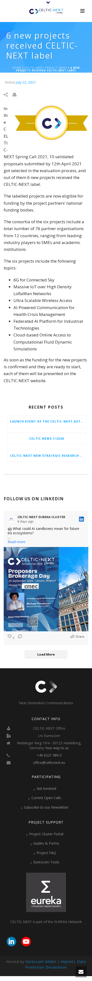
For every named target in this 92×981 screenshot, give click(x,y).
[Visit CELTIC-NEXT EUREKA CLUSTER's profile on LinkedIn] (12, 519)
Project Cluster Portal (46, 834)
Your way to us (57, 748)
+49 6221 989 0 (49, 755)
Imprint (67, 961)
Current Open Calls (46, 797)
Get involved (46, 788)
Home (17, 67)
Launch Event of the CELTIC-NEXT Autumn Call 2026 (48, 421)
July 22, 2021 (26, 82)
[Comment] (18, 637)
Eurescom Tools (46, 862)
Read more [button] (16, 542)
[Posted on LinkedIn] (81, 519)
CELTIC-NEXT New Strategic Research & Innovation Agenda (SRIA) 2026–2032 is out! (48, 456)
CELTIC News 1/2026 (46, 438)
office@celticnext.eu (49, 762)
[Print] (17, 94)
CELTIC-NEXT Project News (46, 67)
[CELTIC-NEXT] (46, 11)
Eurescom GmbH (41, 961)
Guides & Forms (46, 843)
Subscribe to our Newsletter (46, 807)
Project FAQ (46, 852)
